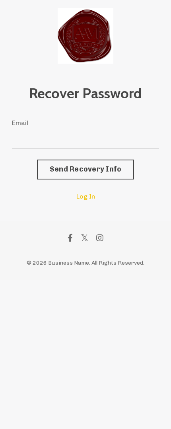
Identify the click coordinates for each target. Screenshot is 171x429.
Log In (85, 196)
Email (20, 123)
